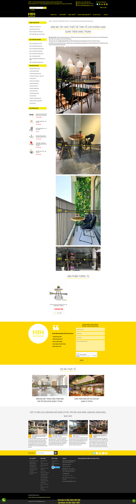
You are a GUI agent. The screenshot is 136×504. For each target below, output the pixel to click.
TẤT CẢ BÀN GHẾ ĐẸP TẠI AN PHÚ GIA (37, 34)
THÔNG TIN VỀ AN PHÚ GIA (35, 26)
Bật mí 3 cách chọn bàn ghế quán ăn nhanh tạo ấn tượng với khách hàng (100, 435)
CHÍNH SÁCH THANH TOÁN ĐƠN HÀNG (33, 466)
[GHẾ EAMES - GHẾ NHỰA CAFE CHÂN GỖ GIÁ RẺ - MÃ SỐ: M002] (31, 143)
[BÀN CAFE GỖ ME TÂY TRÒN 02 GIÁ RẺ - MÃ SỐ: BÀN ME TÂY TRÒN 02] (58, 313)
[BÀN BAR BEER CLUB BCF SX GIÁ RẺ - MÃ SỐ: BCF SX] (31, 136)
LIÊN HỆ (106, 14)
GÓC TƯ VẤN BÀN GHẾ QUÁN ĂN (36, 51)
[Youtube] (102, 4)
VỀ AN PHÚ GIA (97, 14)
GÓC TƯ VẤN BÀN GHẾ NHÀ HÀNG (36, 53)
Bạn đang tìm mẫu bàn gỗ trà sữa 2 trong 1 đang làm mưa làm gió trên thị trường (80, 432)
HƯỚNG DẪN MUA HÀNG (34, 460)
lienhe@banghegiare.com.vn (87, 5)
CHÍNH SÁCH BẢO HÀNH (34, 468)
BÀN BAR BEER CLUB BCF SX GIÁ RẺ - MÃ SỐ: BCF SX (41, 136)
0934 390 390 (87, 2)
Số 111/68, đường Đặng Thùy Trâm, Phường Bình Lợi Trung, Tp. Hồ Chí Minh (54, 4)
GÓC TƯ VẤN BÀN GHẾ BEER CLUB (36, 62)
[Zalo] (97, 4)
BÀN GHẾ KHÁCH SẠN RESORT (36, 100)
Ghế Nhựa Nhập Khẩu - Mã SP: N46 (41, 122)
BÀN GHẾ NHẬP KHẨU (34, 93)
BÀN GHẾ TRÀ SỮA (33, 91)
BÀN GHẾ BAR (33, 103)
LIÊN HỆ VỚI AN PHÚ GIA (35, 29)
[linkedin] (103, 453)
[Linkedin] (107, 4)
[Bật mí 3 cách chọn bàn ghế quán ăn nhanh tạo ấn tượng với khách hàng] (98, 427)
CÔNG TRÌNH (55, 21)
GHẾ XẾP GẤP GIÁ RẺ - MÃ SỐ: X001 (41, 152)
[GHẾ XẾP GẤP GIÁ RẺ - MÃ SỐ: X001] (31, 151)
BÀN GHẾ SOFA (33, 96)
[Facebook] (100, 4)
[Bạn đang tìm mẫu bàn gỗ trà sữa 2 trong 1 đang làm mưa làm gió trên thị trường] (78, 425)
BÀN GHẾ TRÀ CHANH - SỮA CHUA (37, 76)
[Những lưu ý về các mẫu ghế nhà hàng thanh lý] (37, 427)
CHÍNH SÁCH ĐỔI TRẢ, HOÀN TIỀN (33, 470)
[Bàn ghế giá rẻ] (31, 14)
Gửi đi (81, 360)
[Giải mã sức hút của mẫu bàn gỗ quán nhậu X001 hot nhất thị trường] (58, 427)
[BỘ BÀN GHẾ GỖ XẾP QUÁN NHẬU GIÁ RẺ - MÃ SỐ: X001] (31, 114)
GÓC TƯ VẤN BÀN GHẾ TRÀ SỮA (36, 46)
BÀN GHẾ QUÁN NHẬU (34, 88)
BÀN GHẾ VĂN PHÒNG (34, 71)
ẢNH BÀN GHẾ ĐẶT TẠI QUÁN (63, 21)
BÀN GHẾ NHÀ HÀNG (34, 83)
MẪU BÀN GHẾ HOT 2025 (35, 68)
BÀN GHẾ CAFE (33, 78)
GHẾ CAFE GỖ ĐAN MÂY (34, 81)
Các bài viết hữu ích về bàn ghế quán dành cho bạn (39, 497)
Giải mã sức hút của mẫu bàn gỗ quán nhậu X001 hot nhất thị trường (59, 436)
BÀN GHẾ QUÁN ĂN (34, 86)
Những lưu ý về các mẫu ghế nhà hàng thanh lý (39, 435)
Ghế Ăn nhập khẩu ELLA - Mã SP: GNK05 (41, 129)
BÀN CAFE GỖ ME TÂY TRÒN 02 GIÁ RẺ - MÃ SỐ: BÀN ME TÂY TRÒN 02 (58, 305)
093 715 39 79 (90, 4)
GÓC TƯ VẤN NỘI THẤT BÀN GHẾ (36, 31)
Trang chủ (50, 21)
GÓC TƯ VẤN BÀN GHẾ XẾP (35, 56)
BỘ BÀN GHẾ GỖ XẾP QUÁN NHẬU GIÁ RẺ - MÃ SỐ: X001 (41, 114)
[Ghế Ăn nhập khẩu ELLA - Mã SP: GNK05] (31, 129)
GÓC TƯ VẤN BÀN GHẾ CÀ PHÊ (36, 43)
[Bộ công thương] (55, 467)
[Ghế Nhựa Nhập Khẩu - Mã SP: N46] (31, 121)
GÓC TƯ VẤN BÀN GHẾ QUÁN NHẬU (37, 48)
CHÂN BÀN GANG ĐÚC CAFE (35, 73)
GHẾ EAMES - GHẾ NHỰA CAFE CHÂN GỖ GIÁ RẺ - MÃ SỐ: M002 (41, 144)
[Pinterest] (104, 4)
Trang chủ (53, 14)
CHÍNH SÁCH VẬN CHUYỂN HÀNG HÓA (33, 463)
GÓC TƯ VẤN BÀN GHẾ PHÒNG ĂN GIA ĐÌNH (37, 59)
